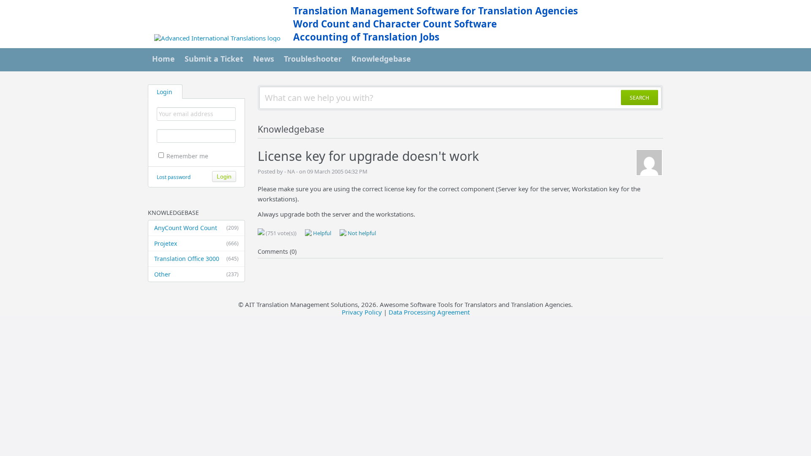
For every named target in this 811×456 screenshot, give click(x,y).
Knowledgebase (381, 59)
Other (196, 274)
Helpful (321, 233)
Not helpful (361, 233)
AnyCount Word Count (196, 228)
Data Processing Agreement (429, 312)
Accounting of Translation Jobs (366, 36)
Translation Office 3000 (196, 259)
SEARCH (639, 97)
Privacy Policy (362, 312)
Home (163, 59)
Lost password (174, 177)
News (263, 59)
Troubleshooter (313, 59)
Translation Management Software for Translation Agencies (435, 10)
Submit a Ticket (214, 59)
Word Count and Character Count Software (395, 23)
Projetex (196, 243)
